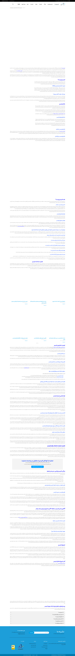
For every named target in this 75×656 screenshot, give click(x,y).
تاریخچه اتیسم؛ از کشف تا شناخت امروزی (58, 301)
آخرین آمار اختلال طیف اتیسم (61, 563)
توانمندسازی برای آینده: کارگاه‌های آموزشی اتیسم (20, 338)
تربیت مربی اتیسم (45, 645)
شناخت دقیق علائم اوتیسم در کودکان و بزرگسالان (59, 113)
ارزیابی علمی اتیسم (26, 367)
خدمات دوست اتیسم (33, 646)
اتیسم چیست (45, 643)
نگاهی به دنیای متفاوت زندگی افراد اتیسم (40, 338)
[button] (13, 4)
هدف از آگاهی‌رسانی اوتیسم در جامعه (22, 517)
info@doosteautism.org (5, 0)
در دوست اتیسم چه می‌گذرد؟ (32, 643)
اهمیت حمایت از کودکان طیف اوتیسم (56, 446)
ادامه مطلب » (44, 305)
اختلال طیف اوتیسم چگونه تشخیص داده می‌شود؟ (59, 347)
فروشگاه (46, 648)
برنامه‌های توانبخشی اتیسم (21, 226)
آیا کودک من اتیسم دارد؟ (62, 131)
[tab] (37, 612)
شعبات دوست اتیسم (33, 645)
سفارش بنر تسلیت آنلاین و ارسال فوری (37, 466)
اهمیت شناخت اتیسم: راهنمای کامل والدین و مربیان (19, 301)
